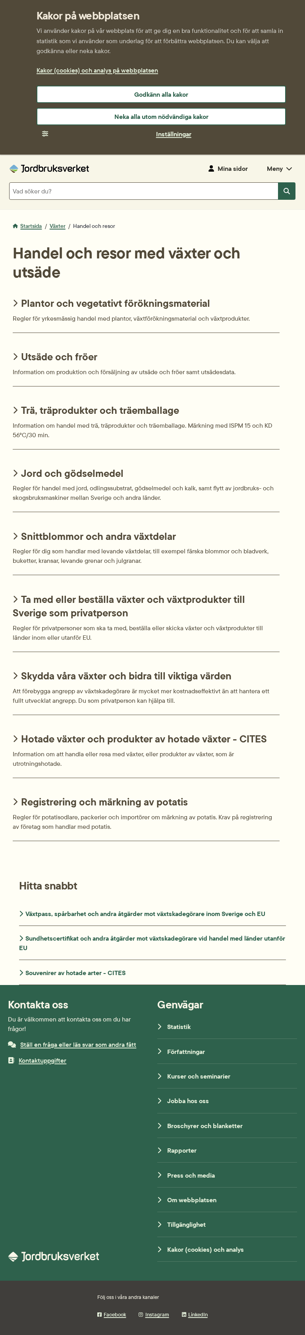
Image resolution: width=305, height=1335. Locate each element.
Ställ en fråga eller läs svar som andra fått (78, 1044)
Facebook (115, 1314)
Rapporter (182, 1150)
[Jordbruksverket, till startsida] (49, 168)
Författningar (186, 1052)
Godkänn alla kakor (161, 94)
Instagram (157, 1314)
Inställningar (173, 134)
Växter (58, 226)
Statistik (179, 1027)
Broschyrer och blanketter (205, 1126)
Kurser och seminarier (198, 1076)
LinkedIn (198, 1314)
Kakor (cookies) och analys (205, 1249)
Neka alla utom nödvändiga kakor (161, 116)
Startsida (31, 226)
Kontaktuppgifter (42, 1060)
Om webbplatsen (191, 1200)
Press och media (191, 1175)
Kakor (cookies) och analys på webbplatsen (97, 70)
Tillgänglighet (186, 1224)
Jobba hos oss (188, 1101)
